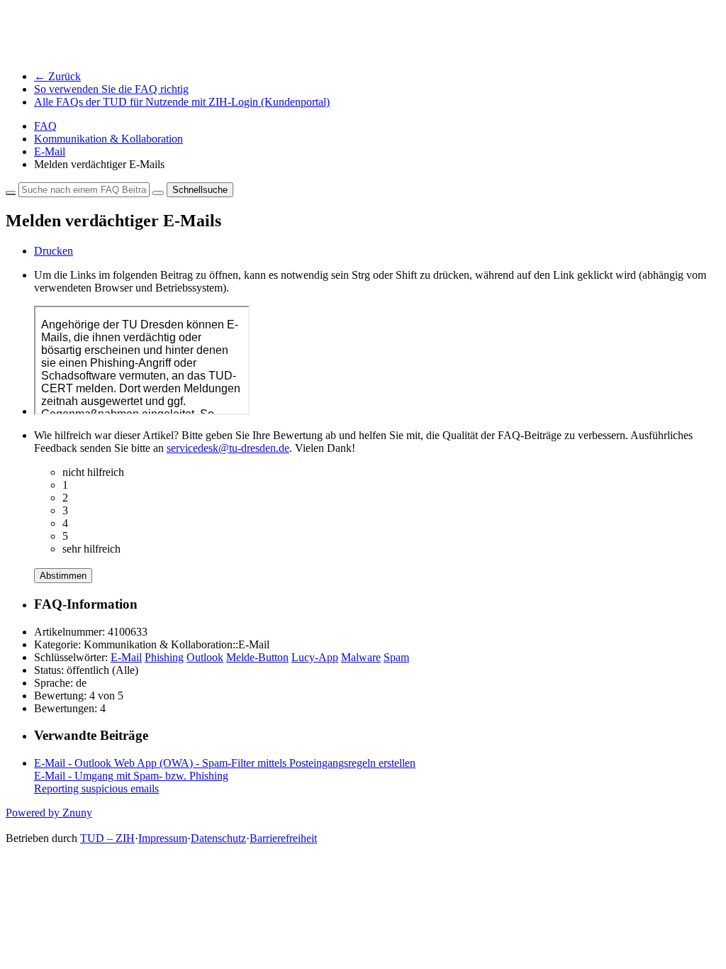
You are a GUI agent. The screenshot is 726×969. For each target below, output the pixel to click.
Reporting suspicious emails (96, 788)
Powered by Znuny (49, 813)
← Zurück (57, 76)
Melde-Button (257, 657)
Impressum (162, 838)
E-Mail (49, 151)
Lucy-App (314, 657)
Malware (361, 657)
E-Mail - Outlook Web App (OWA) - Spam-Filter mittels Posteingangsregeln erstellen (224, 763)
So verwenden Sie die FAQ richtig (111, 89)
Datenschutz (218, 838)
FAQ (45, 126)
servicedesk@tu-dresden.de (228, 448)
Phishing (164, 657)
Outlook (204, 657)
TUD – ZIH (107, 838)
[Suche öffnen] (158, 193)
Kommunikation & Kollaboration (108, 139)
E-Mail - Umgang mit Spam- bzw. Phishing (131, 776)
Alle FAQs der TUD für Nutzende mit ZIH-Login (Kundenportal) (182, 102)
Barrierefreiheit (283, 838)
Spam (396, 657)
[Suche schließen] (11, 193)
